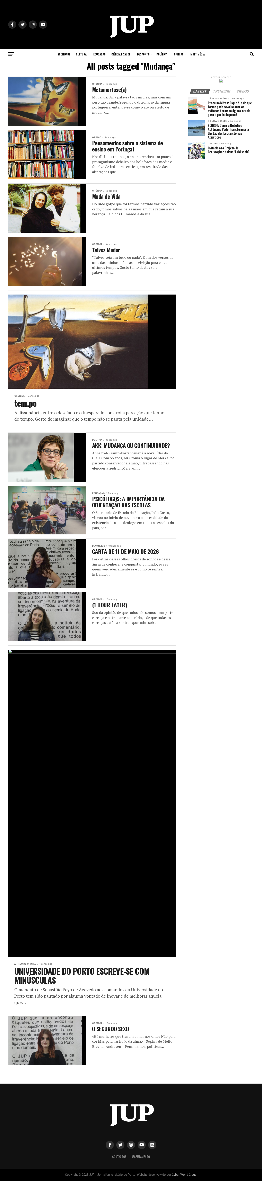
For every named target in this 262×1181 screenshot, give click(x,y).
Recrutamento (140, 1156)
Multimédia (197, 54)
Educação (99, 54)
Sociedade (64, 54)
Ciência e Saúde (120, 54)
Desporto (143, 54)
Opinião (179, 54)
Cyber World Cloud (184, 1174)
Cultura (81, 54)
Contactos (119, 1156)
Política (161, 54)
